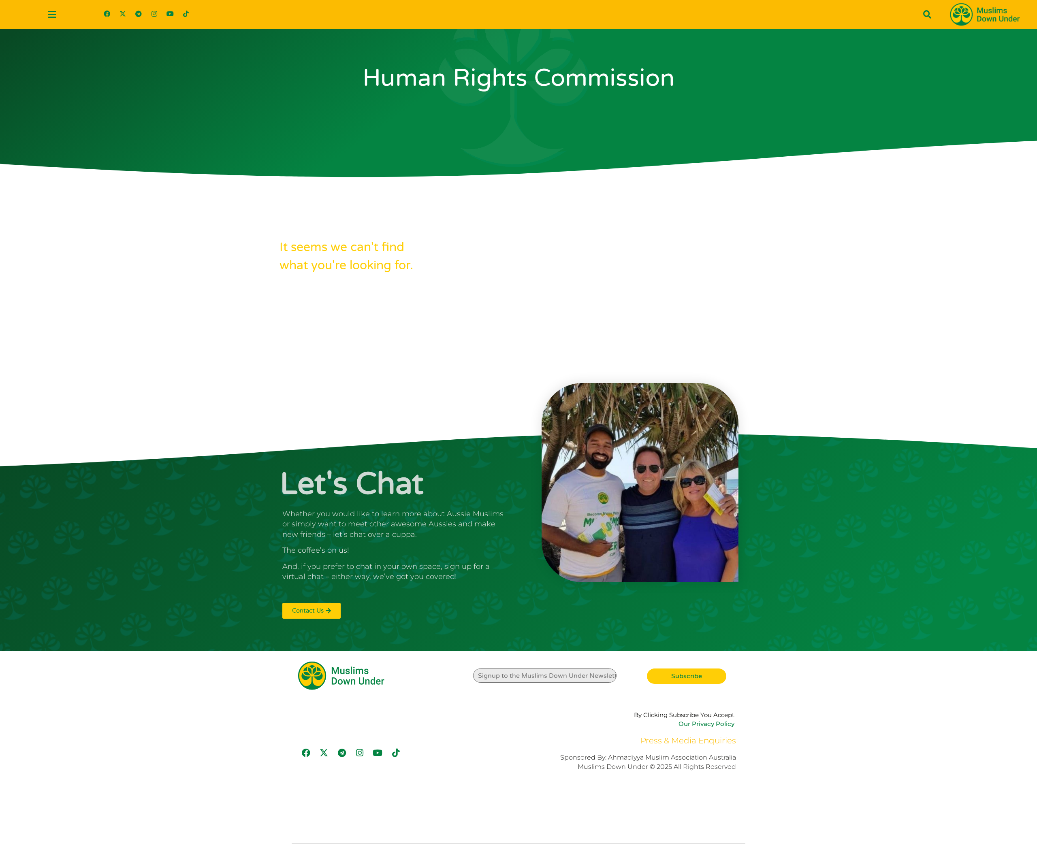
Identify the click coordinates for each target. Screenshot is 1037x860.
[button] (52, 14)
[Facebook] (107, 14)
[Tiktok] (186, 14)
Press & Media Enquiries (688, 740)
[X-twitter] (122, 14)
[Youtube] (170, 14)
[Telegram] (138, 14)
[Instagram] (154, 14)
